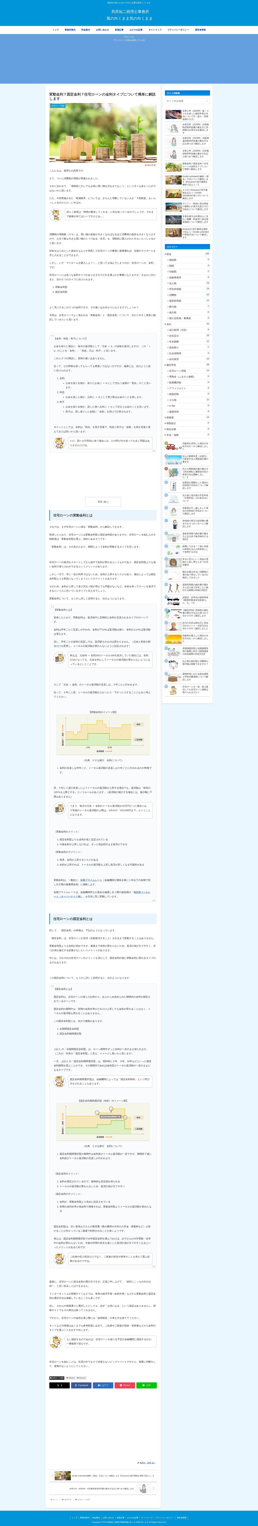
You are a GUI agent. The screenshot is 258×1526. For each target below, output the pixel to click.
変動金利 (72, 1378)
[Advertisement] (129, 62)
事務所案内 (84, 1518)
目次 (100, 501)
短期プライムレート (91, 880)
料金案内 (96, 1518)
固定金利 (82, 1378)
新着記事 (120, 1518)
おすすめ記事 (132, 1518)
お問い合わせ (108, 1518)
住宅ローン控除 (58, 1378)
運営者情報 (181, 1518)
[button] (207, 100)
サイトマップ (147, 1518)
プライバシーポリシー (164, 1518)
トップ (74, 1518)
